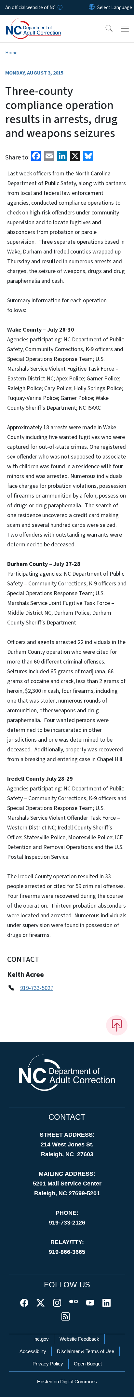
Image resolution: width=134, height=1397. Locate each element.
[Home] (41, 22)
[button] (105, 28)
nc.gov (41, 1339)
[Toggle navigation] (125, 28)
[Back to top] (116, 1025)
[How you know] (59, 7)
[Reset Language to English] (92, 7)
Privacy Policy (48, 1363)
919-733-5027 (36, 988)
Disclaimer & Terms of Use (85, 1351)
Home (11, 52)
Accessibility (33, 1351)
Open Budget (88, 1363)
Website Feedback (79, 1339)
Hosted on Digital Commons (67, 1381)
